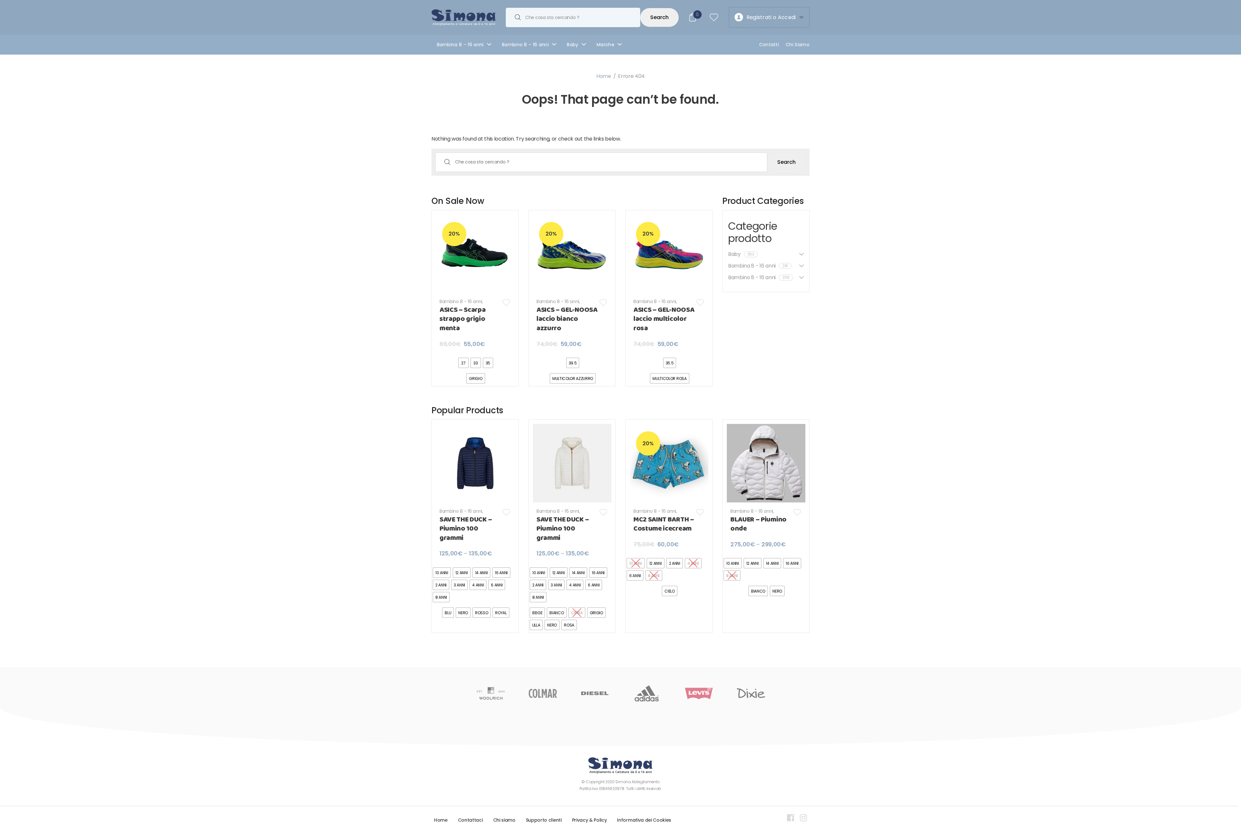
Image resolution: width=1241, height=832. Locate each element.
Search (659, 17)
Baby (572, 44)
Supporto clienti (544, 820)
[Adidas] (595, 693)
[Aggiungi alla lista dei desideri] (507, 302)
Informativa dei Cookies (644, 820)
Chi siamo (504, 820)
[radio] (463, 363)
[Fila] (751, 693)
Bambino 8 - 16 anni (461, 301)
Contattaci (470, 820)
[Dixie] (699, 693)
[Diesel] (543, 693)
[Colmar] (491, 693)
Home (603, 76)
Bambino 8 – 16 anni (525, 44)
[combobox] (573, 17)
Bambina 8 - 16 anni (654, 301)
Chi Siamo (798, 44)
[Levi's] (647, 693)
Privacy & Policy (589, 820)
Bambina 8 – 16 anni (460, 44)
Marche (605, 44)
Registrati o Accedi (771, 17)
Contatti (769, 44)
